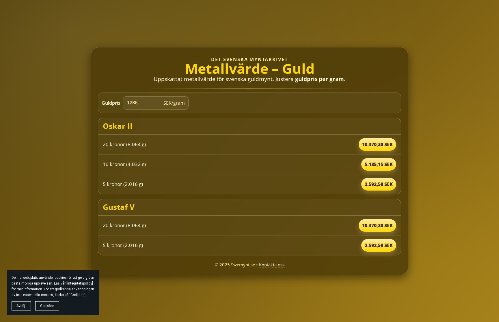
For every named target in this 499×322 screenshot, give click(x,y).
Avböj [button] (21, 306)
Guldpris (111, 103)
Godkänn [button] (47, 306)
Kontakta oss (271, 265)
